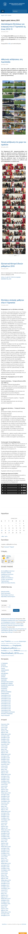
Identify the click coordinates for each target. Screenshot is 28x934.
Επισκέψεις (4, 650)
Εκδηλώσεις (5, 645)
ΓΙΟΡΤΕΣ (3, 671)
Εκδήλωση (18, 643)
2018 (6, 15)
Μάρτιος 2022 (4, 809)
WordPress (4, 924)
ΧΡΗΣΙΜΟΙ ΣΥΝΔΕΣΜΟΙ (7, 713)
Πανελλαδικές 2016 (10, 653)
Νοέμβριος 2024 (5, 759)
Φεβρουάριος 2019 (6, 863)
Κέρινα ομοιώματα (5, 593)
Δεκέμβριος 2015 (5, 915)
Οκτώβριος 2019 (5, 853)
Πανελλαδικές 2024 (6, 707)
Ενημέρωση (17, 645)
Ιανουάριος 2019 (5, 865)
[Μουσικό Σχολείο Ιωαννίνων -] (14, 4)
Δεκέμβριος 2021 (5, 814)
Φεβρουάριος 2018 (6, 880)
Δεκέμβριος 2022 (5, 796)
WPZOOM (24, 924)
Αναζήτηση (25, 11)
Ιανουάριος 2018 (5, 882)
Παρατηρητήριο (5, 581)
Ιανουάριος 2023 (5, 794)
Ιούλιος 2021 (4, 821)
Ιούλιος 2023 (4, 784)
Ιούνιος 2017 (4, 892)
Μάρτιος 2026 (4, 732)
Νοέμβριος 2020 (5, 835)
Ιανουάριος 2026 (5, 736)
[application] (14, 485)
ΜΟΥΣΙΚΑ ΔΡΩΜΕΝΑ (6, 692)
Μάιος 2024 (4, 769)
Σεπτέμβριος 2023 (5, 783)
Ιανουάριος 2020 (5, 848)
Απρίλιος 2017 (4, 895)
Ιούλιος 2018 (4, 872)
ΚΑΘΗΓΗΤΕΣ (4, 690)
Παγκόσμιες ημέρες (23, 650)
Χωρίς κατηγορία (5, 715)
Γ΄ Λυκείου (7, 641)
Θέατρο (8, 650)
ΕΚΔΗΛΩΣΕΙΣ (4, 678)
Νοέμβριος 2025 (5, 739)
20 (9, 530)
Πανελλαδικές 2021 (6, 703)
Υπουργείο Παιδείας (6, 572)
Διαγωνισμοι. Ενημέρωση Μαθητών (7, 643)
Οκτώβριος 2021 (5, 818)
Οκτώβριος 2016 (5, 902)
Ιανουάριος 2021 (5, 831)
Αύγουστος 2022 (5, 803)
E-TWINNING (4, 663)
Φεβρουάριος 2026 (6, 734)
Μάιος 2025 (4, 749)
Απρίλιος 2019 (4, 860)
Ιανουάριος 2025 (5, 756)
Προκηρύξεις (11, 655)
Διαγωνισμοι (22, 641)
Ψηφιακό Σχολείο (5, 576)
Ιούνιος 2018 (4, 873)
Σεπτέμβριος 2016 (5, 903)
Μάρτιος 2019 (4, 861)
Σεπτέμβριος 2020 (5, 838)
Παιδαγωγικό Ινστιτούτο (7, 574)
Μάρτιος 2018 (4, 878)
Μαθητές (17, 650)
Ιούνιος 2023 (4, 786)
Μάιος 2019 (4, 858)
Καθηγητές (12, 650)
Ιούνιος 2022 (4, 804)
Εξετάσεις (19, 648)
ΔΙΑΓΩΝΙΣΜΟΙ (4, 673)
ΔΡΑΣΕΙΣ (3, 676)
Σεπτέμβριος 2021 (5, 820)
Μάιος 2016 (4, 907)
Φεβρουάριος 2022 (6, 811)
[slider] (24, 485)
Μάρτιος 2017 (4, 897)
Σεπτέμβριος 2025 (5, 742)
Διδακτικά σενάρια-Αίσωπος (8, 582)
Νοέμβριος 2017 (5, 885)
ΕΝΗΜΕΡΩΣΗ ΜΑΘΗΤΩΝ (7, 685)
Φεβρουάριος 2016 (6, 912)
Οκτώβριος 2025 (5, 741)
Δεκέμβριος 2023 (5, 778)
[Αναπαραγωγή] (2, 485)
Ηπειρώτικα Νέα (5, 591)
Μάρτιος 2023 (4, 791)
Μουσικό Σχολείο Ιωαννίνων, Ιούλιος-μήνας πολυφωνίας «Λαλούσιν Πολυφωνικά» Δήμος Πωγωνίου (12, 625)
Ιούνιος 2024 (4, 767)
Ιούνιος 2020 (4, 840)
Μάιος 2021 (4, 825)
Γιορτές (12, 641)
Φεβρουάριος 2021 (6, 830)
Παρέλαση (21, 653)
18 (1, 530)
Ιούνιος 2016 (4, 905)
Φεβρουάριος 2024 (6, 774)
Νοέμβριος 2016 (5, 900)
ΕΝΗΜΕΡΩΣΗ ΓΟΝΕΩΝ (7, 683)
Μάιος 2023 (4, 788)
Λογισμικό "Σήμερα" (9, 547)
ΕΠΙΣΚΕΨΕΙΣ (4, 688)
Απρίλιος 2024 (4, 771)
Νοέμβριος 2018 (5, 866)
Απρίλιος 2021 (4, 826)
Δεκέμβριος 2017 (5, 883)
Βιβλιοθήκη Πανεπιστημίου (8, 596)
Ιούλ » (6, 536)
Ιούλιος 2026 (4, 726)
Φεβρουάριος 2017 (6, 898)
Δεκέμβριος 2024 (5, 757)
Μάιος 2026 (4, 729)
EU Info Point (4, 666)
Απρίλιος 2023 (4, 789)
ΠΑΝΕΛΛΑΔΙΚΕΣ (5, 693)
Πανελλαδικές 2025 (6, 708)
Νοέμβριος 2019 (5, 851)
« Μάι (2, 536)
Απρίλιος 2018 (4, 877)
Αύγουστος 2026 (5, 724)
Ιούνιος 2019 (4, 856)
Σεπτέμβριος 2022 (5, 801)
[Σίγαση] (21, 485)
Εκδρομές (11, 645)
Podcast (3, 668)
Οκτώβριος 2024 (5, 761)
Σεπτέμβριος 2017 (5, 888)
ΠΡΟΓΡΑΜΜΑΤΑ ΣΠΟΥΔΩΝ (8, 712)
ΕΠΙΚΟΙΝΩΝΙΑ (4, 687)
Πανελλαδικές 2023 (6, 705)
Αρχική (2, 15)
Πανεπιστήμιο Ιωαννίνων (7, 595)
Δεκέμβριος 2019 (5, 850)
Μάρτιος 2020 (4, 845)
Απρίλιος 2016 (4, 908)
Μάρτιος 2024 (4, 773)
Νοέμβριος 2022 (5, 798)
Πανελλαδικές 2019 (6, 700)
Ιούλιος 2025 (4, 746)
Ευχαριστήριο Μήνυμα (7, 632)
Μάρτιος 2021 (4, 828)
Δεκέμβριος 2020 (5, 833)
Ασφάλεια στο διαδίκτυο (7, 577)
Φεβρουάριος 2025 (6, 754)
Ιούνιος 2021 (4, 823)
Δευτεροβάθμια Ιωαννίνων (7, 571)
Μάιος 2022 (4, 806)
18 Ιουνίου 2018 (4, 268)
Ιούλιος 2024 (4, 766)
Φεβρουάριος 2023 (6, 793)
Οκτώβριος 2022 (5, 799)
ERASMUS (3, 665)
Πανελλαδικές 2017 (6, 697)
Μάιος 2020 (4, 841)
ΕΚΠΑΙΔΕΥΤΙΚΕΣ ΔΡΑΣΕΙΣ (7, 682)
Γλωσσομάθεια (16, 641)
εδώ (9, 43)
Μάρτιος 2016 (4, 910)
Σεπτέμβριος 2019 (5, 855)
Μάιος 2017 (4, 893)
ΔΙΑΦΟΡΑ (3, 675)
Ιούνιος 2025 (4, 747)
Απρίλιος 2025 (4, 751)
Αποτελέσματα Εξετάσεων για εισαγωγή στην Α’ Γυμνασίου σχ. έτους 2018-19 (13, 26)
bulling (2, 641)
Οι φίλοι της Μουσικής (7, 579)
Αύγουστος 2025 (5, 744)
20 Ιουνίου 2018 (4, 31)
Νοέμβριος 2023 (5, 779)
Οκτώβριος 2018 (5, 868)
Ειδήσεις (14, 643)
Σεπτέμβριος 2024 (5, 762)
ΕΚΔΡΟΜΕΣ (4, 680)
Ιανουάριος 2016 (5, 913)
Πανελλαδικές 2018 (6, 698)
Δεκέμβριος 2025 (5, 737)
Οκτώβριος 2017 (5, 887)
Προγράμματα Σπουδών (5, 655)
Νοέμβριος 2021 (5, 816)
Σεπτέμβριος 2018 (5, 870)
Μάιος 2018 (4, 875)
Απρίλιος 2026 (4, 731)
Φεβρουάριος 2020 (6, 846)
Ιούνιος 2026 (4, 727)
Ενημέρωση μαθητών (9, 648)
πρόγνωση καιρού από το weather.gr (7, 563)
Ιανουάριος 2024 (5, 776)
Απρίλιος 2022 (4, 808)
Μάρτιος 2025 (4, 752)
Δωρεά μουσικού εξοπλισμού (8, 618)
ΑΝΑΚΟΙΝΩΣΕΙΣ (5, 670)
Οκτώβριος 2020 (5, 836)
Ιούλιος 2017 (4, 890)
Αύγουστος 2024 (5, 764)
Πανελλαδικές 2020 (6, 702)
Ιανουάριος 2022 (5, 813)
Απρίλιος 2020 (4, 843)
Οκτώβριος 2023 (5, 781)
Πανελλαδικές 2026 (6, 710)
